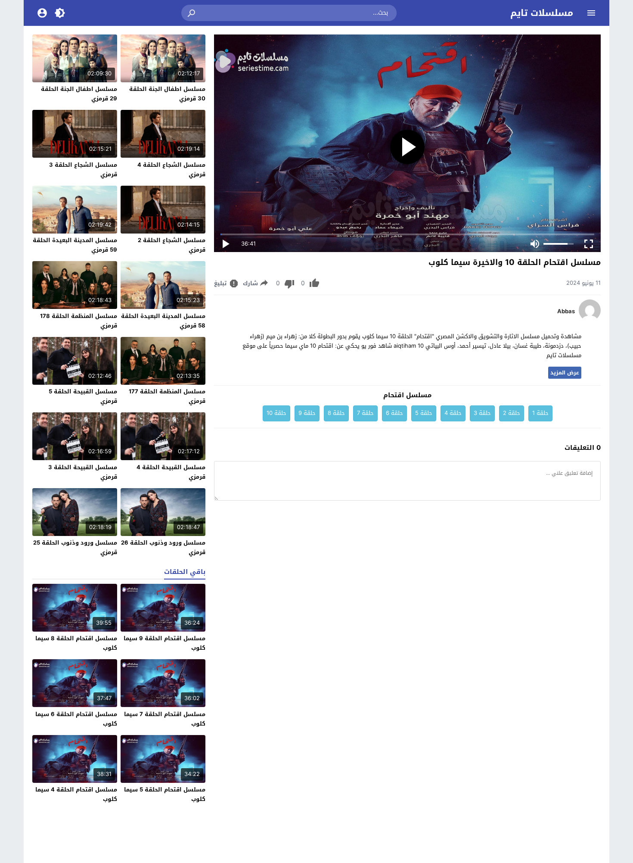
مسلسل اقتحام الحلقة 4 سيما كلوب (76, 794)
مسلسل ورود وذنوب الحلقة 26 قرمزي (163, 547)
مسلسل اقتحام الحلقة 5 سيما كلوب (164, 794)
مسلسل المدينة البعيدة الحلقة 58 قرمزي (163, 321)
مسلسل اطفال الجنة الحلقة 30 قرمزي (167, 94)
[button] (192, 13)
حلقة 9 (307, 413)
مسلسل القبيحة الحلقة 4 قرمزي (171, 472)
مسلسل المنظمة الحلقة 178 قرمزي (78, 321)
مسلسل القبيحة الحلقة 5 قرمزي (83, 396)
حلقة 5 (423, 413)
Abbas (566, 311)
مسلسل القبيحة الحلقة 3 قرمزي (82, 472)
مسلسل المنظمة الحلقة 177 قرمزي (167, 396)
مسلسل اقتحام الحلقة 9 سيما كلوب (164, 643)
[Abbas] (590, 319)
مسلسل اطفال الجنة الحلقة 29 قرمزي (79, 94)
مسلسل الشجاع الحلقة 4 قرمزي (171, 169)
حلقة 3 (482, 413)
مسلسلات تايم (541, 13)
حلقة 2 (511, 413)
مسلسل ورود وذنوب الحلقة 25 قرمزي (75, 547)
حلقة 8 (336, 413)
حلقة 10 (276, 413)
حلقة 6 (394, 413)
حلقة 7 (365, 413)
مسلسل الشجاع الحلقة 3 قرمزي (83, 169)
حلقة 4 (453, 413)
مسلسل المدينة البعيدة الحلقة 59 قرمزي (75, 245)
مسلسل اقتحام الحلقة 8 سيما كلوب (76, 643)
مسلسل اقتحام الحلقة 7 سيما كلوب (164, 719)
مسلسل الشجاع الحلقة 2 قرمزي (171, 245)
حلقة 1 (540, 413)
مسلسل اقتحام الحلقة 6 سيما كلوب (76, 719)
